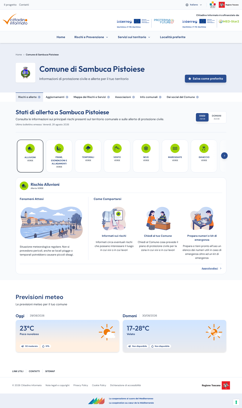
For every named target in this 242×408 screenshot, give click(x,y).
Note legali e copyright (57, 385)
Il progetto (10, 4)
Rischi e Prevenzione (89, 37)
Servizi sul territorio (132, 37)
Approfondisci (210, 268)
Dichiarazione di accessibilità (125, 385)
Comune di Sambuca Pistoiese (42, 54)
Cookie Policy (99, 385)
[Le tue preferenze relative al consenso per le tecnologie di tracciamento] (236, 402)
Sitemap (50, 371)
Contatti (24, 4)
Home (19, 54)
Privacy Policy (80, 385)
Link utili (17, 371)
